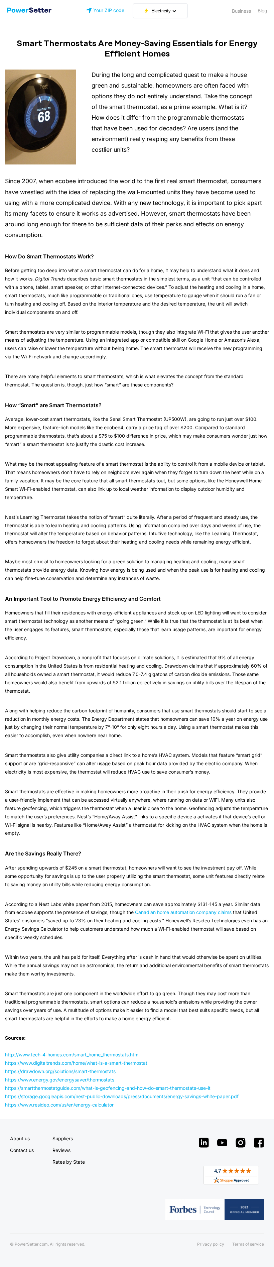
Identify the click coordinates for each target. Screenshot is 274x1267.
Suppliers (62, 1138)
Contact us (22, 1150)
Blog (262, 10)
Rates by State (68, 1162)
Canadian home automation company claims (183, 912)
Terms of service (248, 1244)
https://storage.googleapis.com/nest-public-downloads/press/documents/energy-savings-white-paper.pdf (122, 1096)
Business (241, 11)
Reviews (61, 1150)
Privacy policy (210, 1244)
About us (20, 1138)
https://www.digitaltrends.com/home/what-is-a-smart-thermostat (76, 1063)
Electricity (161, 10)
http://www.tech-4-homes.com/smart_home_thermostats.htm (71, 1054)
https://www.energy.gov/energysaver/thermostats (59, 1079)
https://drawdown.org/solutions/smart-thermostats (60, 1071)
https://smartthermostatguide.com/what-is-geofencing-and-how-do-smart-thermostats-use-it (108, 1088)
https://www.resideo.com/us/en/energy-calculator (59, 1105)
